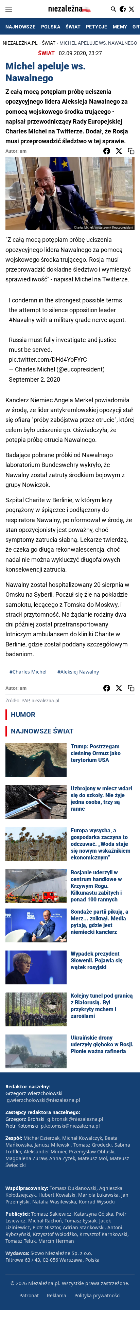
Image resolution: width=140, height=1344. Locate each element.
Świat (48, 43)
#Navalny (22, 319)
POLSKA (50, 26)
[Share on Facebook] (106, 151)
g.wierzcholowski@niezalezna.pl (43, 1100)
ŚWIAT (73, 26)
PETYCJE (96, 26)
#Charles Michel (28, 671)
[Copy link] (131, 151)
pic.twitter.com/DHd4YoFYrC (48, 359)
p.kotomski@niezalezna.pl (70, 1126)
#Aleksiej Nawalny (78, 671)
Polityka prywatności (97, 1295)
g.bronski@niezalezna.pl (75, 1119)
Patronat (29, 1295)
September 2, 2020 (34, 379)
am (23, 151)
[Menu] (9, 9)
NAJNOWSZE (20, 26)
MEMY (120, 26)
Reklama (56, 1295)
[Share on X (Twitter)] (119, 151)
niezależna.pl (20, 43)
